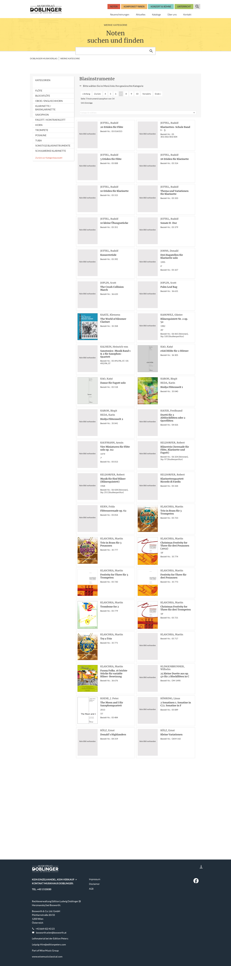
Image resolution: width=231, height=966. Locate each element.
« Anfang (86, 93)
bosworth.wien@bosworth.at (51, 932)
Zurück (97, 93)
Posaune (40, 135)
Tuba (38, 140)
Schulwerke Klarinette (50, 150)
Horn (39, 124)
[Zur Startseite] (46, 9)
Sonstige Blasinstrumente (52, 145)
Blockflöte (42, 95)
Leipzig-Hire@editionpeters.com (49, 944)
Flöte (38, 90)
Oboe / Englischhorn (49, 100)
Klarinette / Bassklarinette (45, 107)
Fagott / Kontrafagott (50, 119)
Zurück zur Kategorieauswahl (48, 157)
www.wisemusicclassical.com (47, 956)
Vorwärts (146, 93)
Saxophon (42, 114)
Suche (197, 6)
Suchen (151, 51)
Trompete (41, 130)
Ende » (158, 93)
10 (137, 93)
